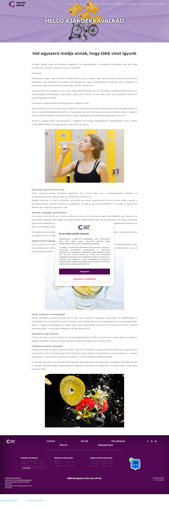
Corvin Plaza (73, 4)
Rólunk (63, 445)
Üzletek (51, 441)
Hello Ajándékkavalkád (146, 4)
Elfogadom (84, 272)
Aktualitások (118, 441)
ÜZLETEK (27, 468)
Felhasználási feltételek (35, 500)
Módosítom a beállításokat (84, 279)
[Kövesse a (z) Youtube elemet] (155, 441)
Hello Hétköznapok (120, 4)
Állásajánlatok (105, 445)
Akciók (84, 441)
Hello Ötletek (106, 4)
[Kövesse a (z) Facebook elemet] (147, 441)
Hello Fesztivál (94, 4)
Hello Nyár (83, 4)
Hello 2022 (132, 4)
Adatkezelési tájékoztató (8, 500)
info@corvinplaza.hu (13, 478)
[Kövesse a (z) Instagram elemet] (151, 441)
